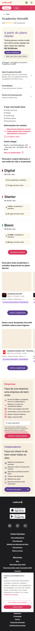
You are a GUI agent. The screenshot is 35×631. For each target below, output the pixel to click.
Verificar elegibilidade (13, 52)
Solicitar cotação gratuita (17, 436)
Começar (7, 8)
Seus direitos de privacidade (17, 602)
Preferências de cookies (17, 625)
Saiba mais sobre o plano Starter (16, 56)
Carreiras (17, 571)
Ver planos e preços (17, 252)
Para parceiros (17, 547)
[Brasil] (26, 2)
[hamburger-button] (31, 2)
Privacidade (17, 616)
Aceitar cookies (17, 607)
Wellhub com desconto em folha (17, 544)
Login (16, 8)
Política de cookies (11, 595)
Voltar (8, 14)
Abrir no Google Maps (12, 152)
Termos (17, 619)
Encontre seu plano (14, 489)
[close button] (31, 7)
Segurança (17, 613)
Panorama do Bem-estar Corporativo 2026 (17, 568)
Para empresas (17, 541)
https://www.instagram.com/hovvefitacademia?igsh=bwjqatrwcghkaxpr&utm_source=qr (19, 131)
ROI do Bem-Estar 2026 (17, 564)
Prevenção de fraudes (17, 622)
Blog (17, 561)
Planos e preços (17, 551)
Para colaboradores (17, 538)
